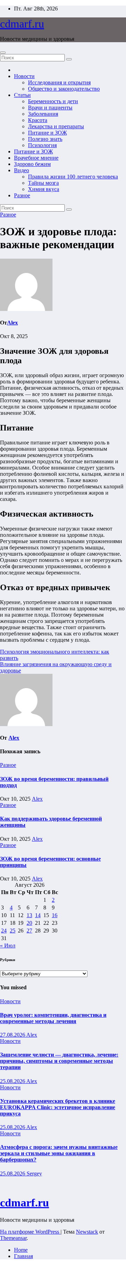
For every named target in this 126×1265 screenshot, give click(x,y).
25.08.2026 (13, 1081)
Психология (42, 145)
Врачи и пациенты (50, 108)
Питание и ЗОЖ (47, 133)
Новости (24, 76)
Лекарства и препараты (56, 126)
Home (21, 1250)
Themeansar (13, 1238)
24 (4, 930)
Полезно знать (45, 139)
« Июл (7, 945)
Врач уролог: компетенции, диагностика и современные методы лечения (53, 1018)
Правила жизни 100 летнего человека (73, 177)
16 (54, 915)
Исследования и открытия (59, 82)
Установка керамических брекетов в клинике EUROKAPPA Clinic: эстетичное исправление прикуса (57, 1107)
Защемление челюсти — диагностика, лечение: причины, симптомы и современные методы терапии (59, 1061)
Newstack (87, 1232)
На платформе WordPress (30, 1232)
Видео (21, 170)
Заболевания (43, 114)
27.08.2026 (13, 1035)
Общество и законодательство (64, 89)
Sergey (34, 1173)
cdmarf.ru (22, 23)
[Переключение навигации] (3, 53)
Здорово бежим (32, 164)
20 (29, 923)
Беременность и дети (53, 101)
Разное (22, 195)
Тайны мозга (43, 183)
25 (12, 930)
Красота (37, 120)
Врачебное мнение (36, 158)
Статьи (22, 95)
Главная (23, 1256)
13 (29, 915)
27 (29, 930)
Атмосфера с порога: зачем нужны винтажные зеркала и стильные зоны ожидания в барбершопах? (59, 1153)
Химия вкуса (43, 189)
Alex (12, 323)
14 (38, 915)
